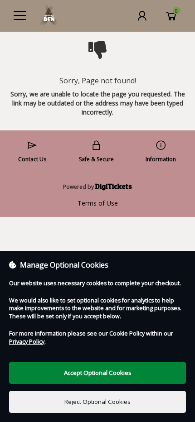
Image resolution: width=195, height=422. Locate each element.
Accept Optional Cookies (98, 373)
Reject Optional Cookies (97, 402)
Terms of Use (98, 203)
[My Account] (142, 16)
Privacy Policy (26, 341)
